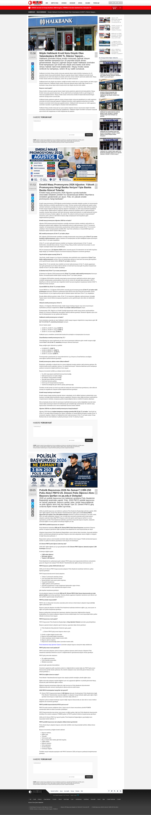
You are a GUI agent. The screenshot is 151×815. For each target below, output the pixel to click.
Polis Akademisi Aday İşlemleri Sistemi (50, 644)
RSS (82, 791)
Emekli (118, 799)
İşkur (104, 799)
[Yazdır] (32, 75)
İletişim (77, 791)
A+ (96, 53)
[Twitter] (32, 66)
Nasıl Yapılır (66, 799)
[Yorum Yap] (32, 78)
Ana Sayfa (66, 791)
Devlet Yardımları (111, 799)
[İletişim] (118, 2)
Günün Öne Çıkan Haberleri (35, 802)
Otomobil (93, 799)
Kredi (35, 799)
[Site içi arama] (121, 2)
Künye (72, 791)
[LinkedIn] (32, 69)
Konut (99, 799)
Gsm (72, 799)
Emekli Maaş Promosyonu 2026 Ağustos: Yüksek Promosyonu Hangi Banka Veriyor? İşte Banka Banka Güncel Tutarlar (42, 807)
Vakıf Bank (86, 799)
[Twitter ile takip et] (111, 790)
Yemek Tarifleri (54, 791)
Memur (40, 799)
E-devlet (54, 799)
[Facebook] (32, 63)
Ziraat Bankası (47, 799)
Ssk (30, 799)
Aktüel (60, 799)
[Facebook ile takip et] (108, 790)
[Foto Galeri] (115, 2)
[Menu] (110, 2)
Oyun (61, 791)
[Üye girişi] (117, 790)
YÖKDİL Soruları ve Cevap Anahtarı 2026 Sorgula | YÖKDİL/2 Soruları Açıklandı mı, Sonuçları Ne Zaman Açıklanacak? (43, 809)
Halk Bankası (79, 799)
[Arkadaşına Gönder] (32, 72)
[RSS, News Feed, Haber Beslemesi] (114, 790)
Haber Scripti (74, 795)
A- (96, 56)
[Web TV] (112, 2)
